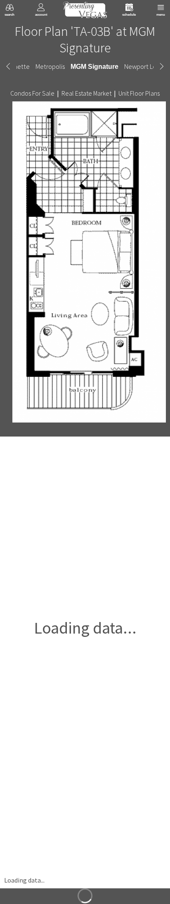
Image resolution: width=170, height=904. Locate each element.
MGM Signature (94, 66)
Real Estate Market (86, 93)
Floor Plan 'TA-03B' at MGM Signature (85, 39)
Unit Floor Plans (139, 93)
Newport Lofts (142, 66)
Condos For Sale (32, 93)
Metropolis (51, 66)
